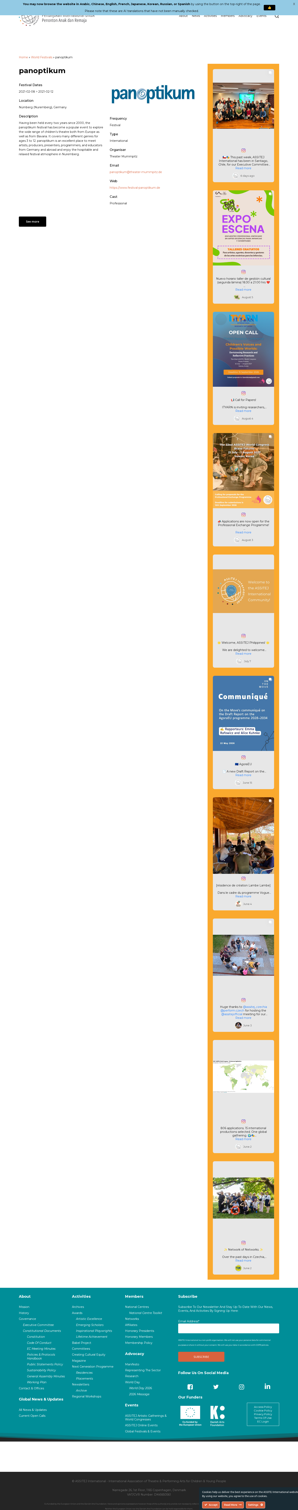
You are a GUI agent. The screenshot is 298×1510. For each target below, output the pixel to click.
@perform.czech (232, 1010)
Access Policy (263, 1406)
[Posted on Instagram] (243, 150)
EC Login (263, 1421)
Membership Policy (138, 1343)
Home (23, 57)
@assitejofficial (231, 1014)
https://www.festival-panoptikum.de (135, 188)
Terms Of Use (263, 1417)
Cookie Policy (263, 1410)
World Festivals (41, 57)
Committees (81, 1349)
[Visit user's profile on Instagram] (235, 175)
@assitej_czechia (255, 1007)
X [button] (294, 4)
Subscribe (187, 1296)
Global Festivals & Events (142, 1431)
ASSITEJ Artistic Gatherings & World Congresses (146, 1417)
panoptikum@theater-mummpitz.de (136, 172)
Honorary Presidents (139, 1331)
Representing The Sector (143, 1370)
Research (131, 1376)
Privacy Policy (263, 1414)
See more (32, 221)
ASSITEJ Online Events (141, 1425)
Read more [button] (243, 168)
